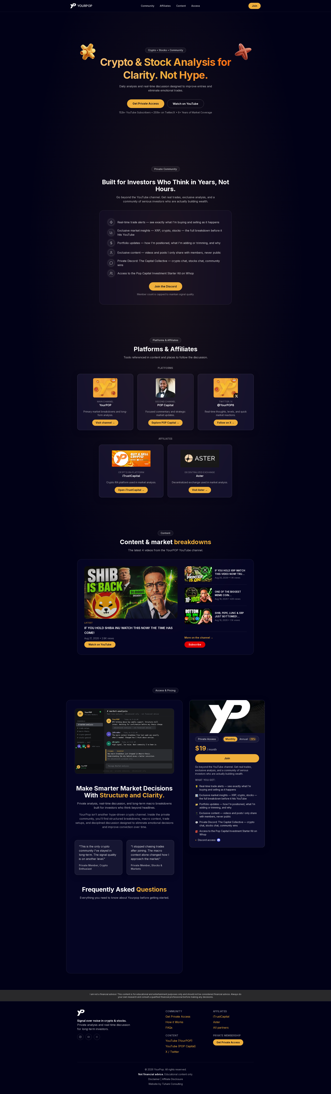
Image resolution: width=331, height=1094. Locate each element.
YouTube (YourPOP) (179, 1040)
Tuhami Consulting (172, 1083)
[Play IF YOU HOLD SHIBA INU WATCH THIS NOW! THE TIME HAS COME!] (131, 592)
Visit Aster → (200, 489)
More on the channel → (198, 637)
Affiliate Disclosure (172, 1079)
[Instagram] (80, 1037)
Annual (247, 739)
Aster (216, 1022)
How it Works (174, 1022)
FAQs (169, 1027)
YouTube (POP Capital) (181, 1046)
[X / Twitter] (97, 1037)
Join (254, 5)
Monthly (230, 739)
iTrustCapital (221, 1016)
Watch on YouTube (185, 103)
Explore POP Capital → (165, 422)
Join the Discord (165, 286)
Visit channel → (105, 422)
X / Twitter (172, 1051)
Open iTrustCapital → (131, 489)
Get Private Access (146, 103)
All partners (221, 1027)
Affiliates (165, 5)
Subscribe (195, 644)
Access (195, 5)
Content (181, 5)
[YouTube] (89, 1037)
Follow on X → (225, 422)
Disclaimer (154, 1079)
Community (147, 5)
